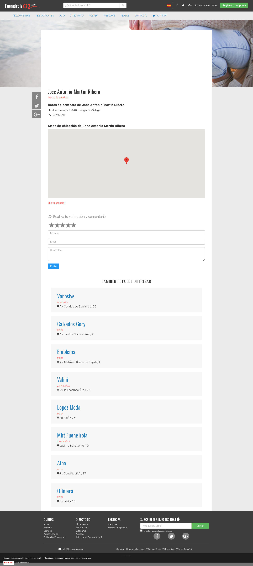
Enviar (53, 266)
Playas (125, 15)
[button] (126, 160)
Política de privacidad (54, 537)
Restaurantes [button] (45, 15)
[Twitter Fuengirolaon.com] (185, 5)
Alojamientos (82, 524)
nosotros (48, 527)
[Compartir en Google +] (37, 115)
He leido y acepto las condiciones (157, 531)
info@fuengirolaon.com (73, 549)
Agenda (93, 15)
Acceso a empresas (206, 5)
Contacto (140, 15)
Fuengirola (14, 5)
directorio (77, 15)
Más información (22, 563)
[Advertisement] (126, 58)
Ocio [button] (62, 15)
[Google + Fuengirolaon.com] (190, 5)
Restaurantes (82, 527)
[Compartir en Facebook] (36, 98)
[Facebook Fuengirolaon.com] (178, 5)
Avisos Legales (51, 534)
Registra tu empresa (234, 5)
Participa (161, 15)
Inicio (46, 524)
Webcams (109, 15)
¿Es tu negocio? (57, 202)
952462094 (59, 115)
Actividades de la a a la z (89, 537)
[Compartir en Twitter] (36, 106)
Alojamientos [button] (21, 15)
